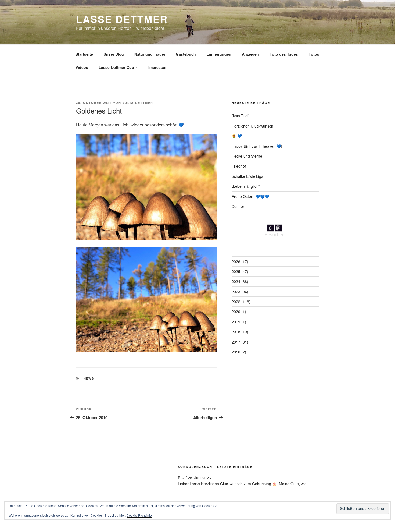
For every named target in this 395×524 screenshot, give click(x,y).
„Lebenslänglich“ (246, 186)
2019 (236, 321)
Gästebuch (186, 54)
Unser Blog (113, 54)
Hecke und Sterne (247, 156)
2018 (236, 331)
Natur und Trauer (149, 54)
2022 (236, 301)
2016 (236, 352)
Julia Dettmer (138, 103)
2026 (236, 261)
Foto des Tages (284, 54)
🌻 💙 (237, 136)
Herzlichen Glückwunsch (252, 126)
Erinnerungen (218, 54)
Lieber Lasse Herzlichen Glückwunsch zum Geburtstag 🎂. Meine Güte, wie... (244, 483)
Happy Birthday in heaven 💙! (257, 146)
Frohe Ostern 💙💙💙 (250, 196)
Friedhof (239, 166)
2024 (236, 281)
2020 (236, 311)
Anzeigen (250, 54)
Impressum (158, 67)
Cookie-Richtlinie (139, 515)
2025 (236, 271)
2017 (236, 342)
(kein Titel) (241, 115)
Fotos (313, 54)
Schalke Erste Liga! (248, 176)
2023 (236, 291)
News (89, 378)
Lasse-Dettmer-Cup (116, 67)
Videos (82, 67)
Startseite (84, 54)
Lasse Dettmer (122, 19)
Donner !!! (240, 206)
